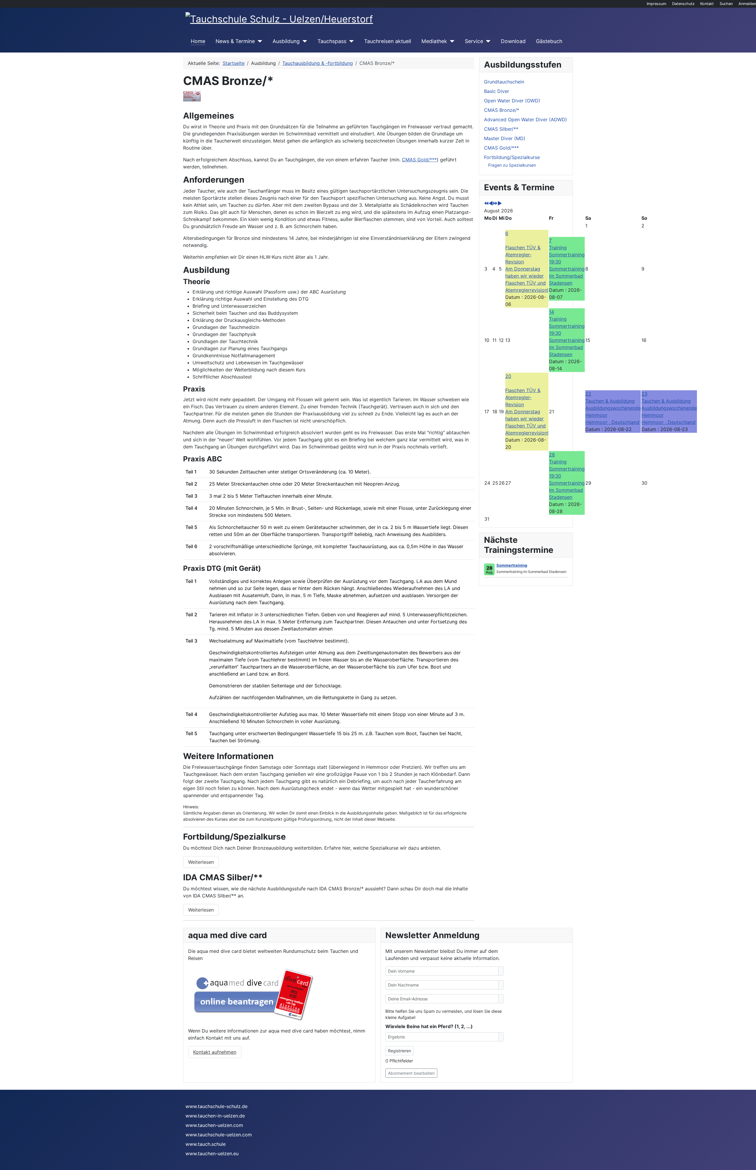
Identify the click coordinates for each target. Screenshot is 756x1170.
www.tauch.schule (205, 1144)
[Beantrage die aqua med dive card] (251, 994)
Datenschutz (683, 3)
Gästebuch (549, 41)
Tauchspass (331, 41)
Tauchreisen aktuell (387, 41)
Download (513, 41)
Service (474, 41)
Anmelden (747, 3)
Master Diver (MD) (504, 138)
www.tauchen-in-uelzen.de (215, 1116)
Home (198, 41)
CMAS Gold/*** (419, 160)
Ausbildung (286, 41)
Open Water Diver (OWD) (512, 101)
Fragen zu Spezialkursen (512, 165)
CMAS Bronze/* (501, 110)
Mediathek (434, 41)
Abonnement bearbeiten (411, 1073)
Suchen (726, 3)
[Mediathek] (450, 41)
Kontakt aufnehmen (214, 1052)
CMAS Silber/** (501, 129)
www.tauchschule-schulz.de (216, 1106)
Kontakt (707, 3)
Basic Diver (496, 91)
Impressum (656, 3)
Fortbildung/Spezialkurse (512, 157)
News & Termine (235, 41)
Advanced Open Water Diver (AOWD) (525, 119)
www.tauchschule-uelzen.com (218, 1135)
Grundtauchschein (504, 82)
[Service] (487, 41)
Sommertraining (511, 565)
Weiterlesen (201, 862)
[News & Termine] (258, 41)
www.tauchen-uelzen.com (214, 1125)
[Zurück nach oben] (748, 1162)
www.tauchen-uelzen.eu (212, 1153)
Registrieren (399, 1050)
